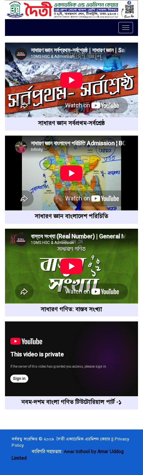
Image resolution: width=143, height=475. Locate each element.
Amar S (71, 451)
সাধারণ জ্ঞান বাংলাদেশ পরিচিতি (71, 216)
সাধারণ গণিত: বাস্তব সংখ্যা (71, 309)
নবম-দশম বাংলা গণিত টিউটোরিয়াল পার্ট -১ (72, 402)
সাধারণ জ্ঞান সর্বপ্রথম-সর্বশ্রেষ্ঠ (71, 123)
